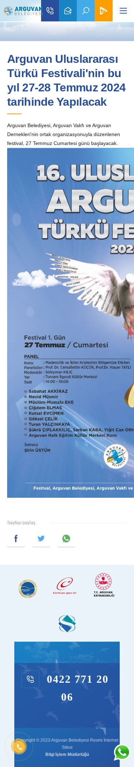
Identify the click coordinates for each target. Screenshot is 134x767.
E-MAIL (68, 10)
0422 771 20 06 (50, 10)
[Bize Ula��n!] (122, 752)
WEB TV (104, 10)
